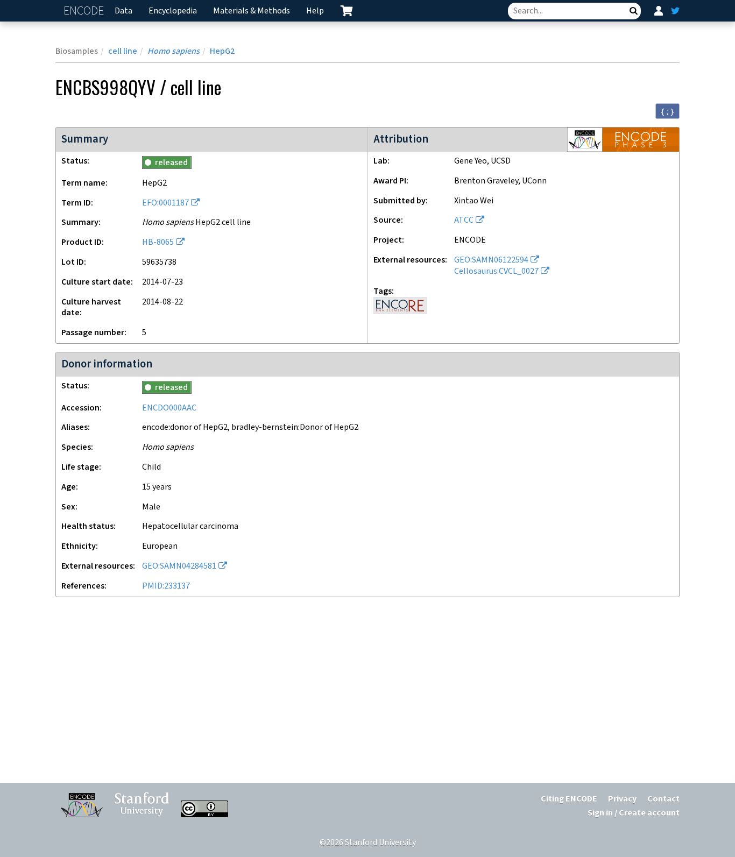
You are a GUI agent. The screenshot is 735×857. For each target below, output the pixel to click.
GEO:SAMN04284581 (179, 566)
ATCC (463, 220)
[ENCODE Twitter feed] (675, 10)
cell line (122, 51)
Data (123, 11)
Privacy (622, 799)
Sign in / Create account (634, 813)
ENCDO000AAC (169, 408)
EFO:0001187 (165, 203)
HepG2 (222, 51)
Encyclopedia (173, 11)
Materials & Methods (251, 11)
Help (315, 11)
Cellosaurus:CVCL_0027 (496, 271)
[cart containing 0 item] (346, 11)
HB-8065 (158, 242)
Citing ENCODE (569, 799)
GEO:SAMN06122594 (491, 260)
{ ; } (667, 111)
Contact (663, 799)
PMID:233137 (166, 586)
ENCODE (85, 11)
